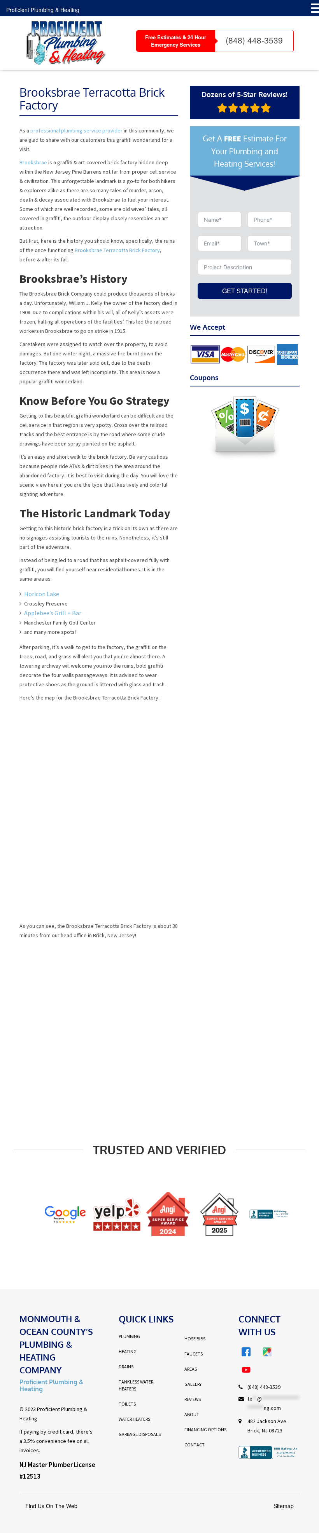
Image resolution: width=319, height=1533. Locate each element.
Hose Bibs (194, 1339)
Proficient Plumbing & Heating (42, 10)
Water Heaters (134, 1419)
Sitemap (283, 1506)
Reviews (192, 1399)
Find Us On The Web (51, 1506)
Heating (128, 1351)
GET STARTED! (244, 290)
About (191, 1414)
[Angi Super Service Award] (160, 1214)
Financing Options (205, 1429)
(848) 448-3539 (254, 40)
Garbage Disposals (140, 1434)
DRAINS (126, 1366)
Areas (190, 1369)
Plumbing (129, 1336)
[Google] (56, 1214)
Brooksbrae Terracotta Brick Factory (117, 250)
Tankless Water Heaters (136, 1385)
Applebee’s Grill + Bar (52, 613)
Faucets (193, 1354)
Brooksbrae (33, 162)
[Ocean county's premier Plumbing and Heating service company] (62, 43)
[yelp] (108, 1214)
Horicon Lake (41, 594)
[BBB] (262, 1214)
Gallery (193, 1384)
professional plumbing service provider (76, 130)
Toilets (127, 1404)
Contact (194, 1445)
